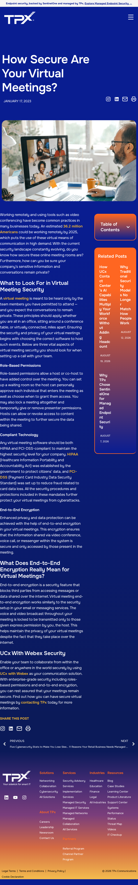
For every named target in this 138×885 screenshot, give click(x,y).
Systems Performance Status (115, 813)
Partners (69, 839)
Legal (93, 797)
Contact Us (47, 838)
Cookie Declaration (13, 876)
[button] (128, 227)
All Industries (98, 802)
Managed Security (74, 802)
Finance (95, 791)
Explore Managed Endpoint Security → (108, 3)
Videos (111, 829)
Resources (115, 773)
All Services (70, 829)
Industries (97, 773)
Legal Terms (9, 871)
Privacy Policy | (57, 871)
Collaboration (48, 786)
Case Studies (115, 786)
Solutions (47, 773)
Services (69, 773)
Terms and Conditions (31, 871)
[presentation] (6, 797)
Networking (47, 781)
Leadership (47, 827)
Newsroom (46, 832)
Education (96, 786)
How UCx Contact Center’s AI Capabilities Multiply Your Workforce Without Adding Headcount (105, 307)
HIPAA (72, 454)
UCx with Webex (14, 673)
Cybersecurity (49, 791)
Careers (45, 822)
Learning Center (117, 791)
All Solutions (47, 797)
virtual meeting (16, 298)
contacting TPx (34, 702)
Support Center (117, 802)
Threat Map (114, 824)
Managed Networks (75, 813)
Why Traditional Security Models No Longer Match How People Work (126, 295)
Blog (110, 781)
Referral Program (73, 848)
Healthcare (97, 781)
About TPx (48, 812)
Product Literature (119, 797)
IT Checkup (114, 835)
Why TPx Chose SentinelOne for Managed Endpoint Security (105, 401)
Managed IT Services (76, 808)
